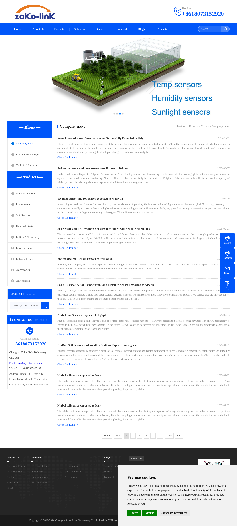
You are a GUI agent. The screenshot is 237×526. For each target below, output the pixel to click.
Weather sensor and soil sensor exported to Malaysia (90, 198)
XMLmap (112, 520)
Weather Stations (25, 193)
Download (120, 29)
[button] (114, 114)
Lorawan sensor (25, 248)
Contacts (162, 29)
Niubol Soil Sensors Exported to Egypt (81, 315)
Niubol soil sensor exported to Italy (79, 375)
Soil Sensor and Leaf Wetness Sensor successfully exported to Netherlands (103, 228)
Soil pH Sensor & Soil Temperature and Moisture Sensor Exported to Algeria (105, 284)
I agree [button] (134, 513)
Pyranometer (23, 204)
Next (169, 435)
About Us (38, 29)
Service (11, 488)
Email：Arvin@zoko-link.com (25, 363)
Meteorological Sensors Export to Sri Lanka (85, 258)
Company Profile (16, 466)
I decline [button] (149, 513)
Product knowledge (27, 154)
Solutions (79, 29)
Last (179, 435)
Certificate (12, 482)
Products (59, 29)
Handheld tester (25, 226)
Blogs (141, 29)
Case (100, 29)
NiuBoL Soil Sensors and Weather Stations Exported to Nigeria (97, 345)
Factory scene (14, 471)
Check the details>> (67, 157)
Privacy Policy (39, 482)
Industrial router (25, 258)
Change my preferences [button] (174, 513)
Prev (118, 435)
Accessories (23, 269)
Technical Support (26, 165)
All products (23, 280)
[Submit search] (225, 29)
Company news (25, 143)
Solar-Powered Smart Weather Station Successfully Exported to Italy (100, 138)
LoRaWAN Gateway (28, 237)
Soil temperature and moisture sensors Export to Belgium (93, 168)
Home (17, 29)
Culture (11, 477)
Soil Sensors (23, 215)
